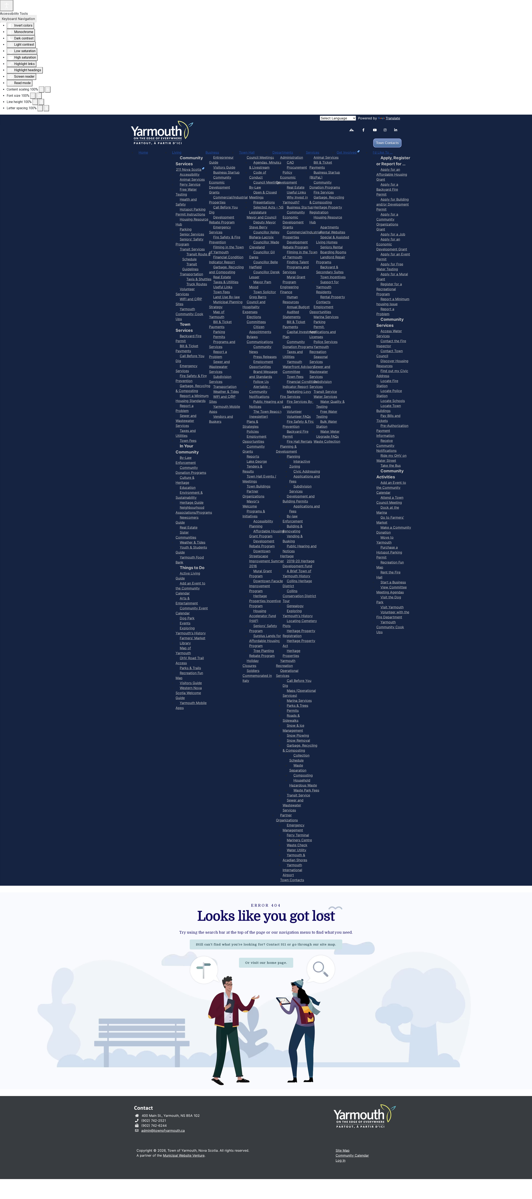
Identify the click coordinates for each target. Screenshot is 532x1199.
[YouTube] (376, 130)
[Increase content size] (47, 89)
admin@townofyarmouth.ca (163, 1130)
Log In (340, 1160)
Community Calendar (352, 1155)
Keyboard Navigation (18, 19)
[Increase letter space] (46, 108)
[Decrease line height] (35, 102)
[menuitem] (143, 152)
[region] (266, 991)
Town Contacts (387, 143)
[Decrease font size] (33, 96)
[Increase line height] (41, 102)
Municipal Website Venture (183, 1155)
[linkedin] (397, 130)
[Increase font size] (39, 96)
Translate (393, 118)
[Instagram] (387, 130)
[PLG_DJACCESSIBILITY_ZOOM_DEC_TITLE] (41, 89)
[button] (516, 1189)
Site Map (343, 1150)
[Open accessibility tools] (6, 5)
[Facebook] (366, 130)
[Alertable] (353, 130)
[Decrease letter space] (40, 108)
